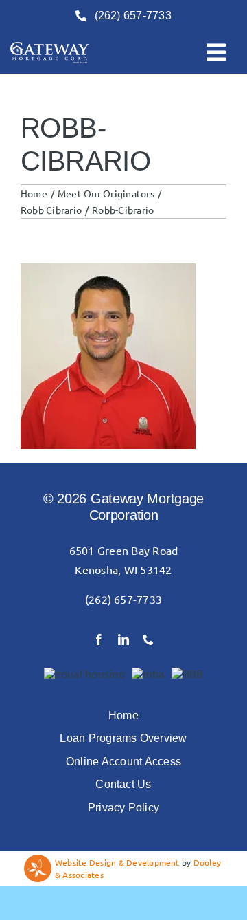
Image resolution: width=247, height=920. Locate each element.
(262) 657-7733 (123, 599)
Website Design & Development (117, 862)
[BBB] (188, 673)
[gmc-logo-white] (49, 47)
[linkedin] (123, 639)
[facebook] (98, 639)
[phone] (148, 639)
